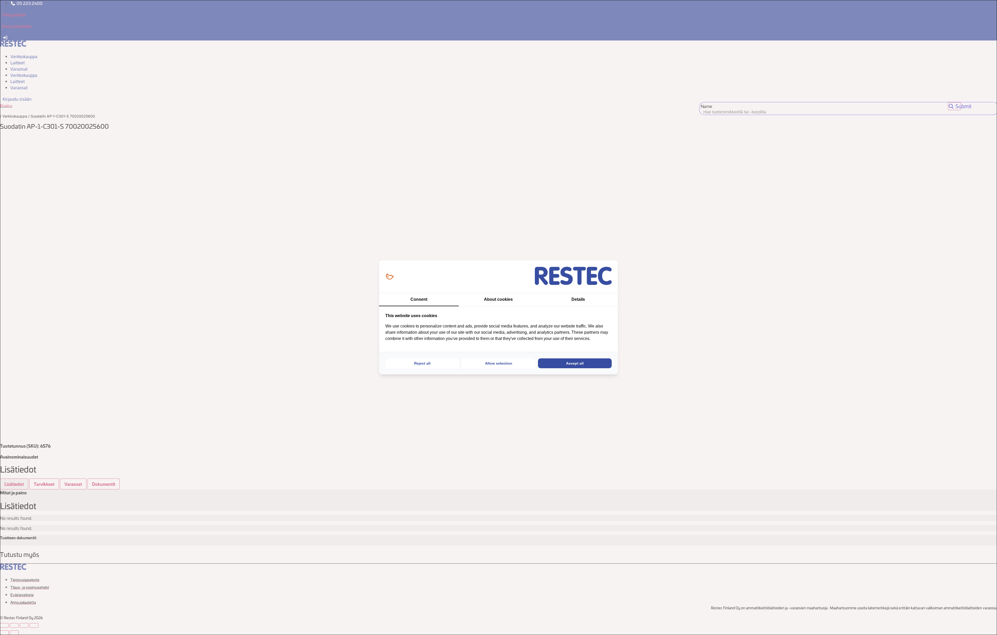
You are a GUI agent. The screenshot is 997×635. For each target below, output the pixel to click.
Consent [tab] (418, 299)
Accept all (575, 363)
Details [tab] (578, 299)
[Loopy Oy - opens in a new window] (389, 276)
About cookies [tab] (498, 299)
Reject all (422, 363)
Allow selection (498, 363)
